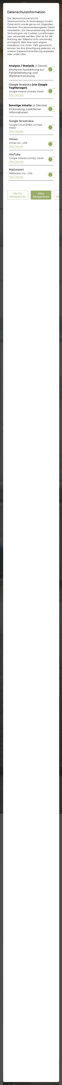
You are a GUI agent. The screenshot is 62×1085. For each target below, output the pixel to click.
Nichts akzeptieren (17, 195)
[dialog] (31, 542)
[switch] (50, 68)
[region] (31, 123)
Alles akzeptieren (41, 195)
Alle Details (16, 95)
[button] (50, 69)
